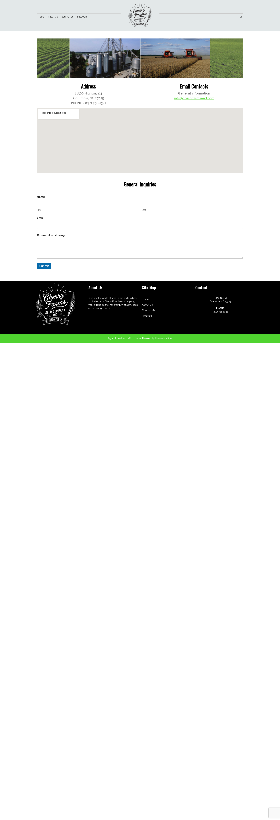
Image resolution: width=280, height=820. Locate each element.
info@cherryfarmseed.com (194, 98)
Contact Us (67, 17)
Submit (44, 266)
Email (41, 217)
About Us (53, 17)
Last (144, 210)
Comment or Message (51, 235)
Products (82, 17)
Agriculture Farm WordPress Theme (129, 338)
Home (41, 17)
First (39, 210)
